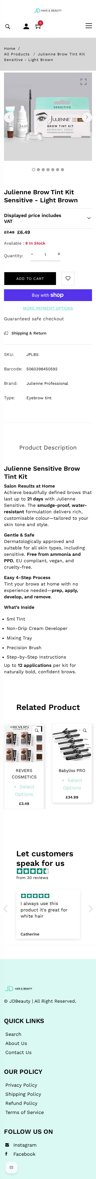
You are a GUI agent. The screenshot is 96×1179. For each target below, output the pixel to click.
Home (9, 48)
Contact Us (18, 1052)
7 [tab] (62, 169)
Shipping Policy (23, 1094)
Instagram (25, 1145)
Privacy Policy (21, 1085)
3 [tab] (43, 169)
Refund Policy (21, 1103)
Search (13, 1034)
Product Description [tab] (48, 447)
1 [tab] (33, 169)
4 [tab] (48, 169)
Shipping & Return (28, 333)
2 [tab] (38, 169)
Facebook (24, 1154)
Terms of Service (24, 1112)
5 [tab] (52, 169)
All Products (17, 54)
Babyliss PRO (72, 770)
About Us (16, 1043)
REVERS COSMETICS (24, 773)
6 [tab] (57, 169)
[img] (50, 871)
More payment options (48, 308)
